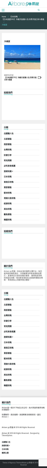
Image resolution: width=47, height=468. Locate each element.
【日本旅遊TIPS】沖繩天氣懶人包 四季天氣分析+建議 (20, 78)
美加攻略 (8, 209)
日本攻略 (8, 177)
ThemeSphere (7, 435)
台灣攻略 (8, 149)
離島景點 (8, 214)
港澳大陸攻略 (9, 198)
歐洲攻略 (8, 193)
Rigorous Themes (16, 463)
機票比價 (5, 453)
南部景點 (8, 144)
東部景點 (8, 187)
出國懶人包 (8, 133)
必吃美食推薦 (9, 166)
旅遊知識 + (8, 171)
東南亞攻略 (8, 182)
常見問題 (8, 160)
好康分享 (8, 155)
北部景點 (8, 139)
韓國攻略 (8, 220)
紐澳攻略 (8, 203)
